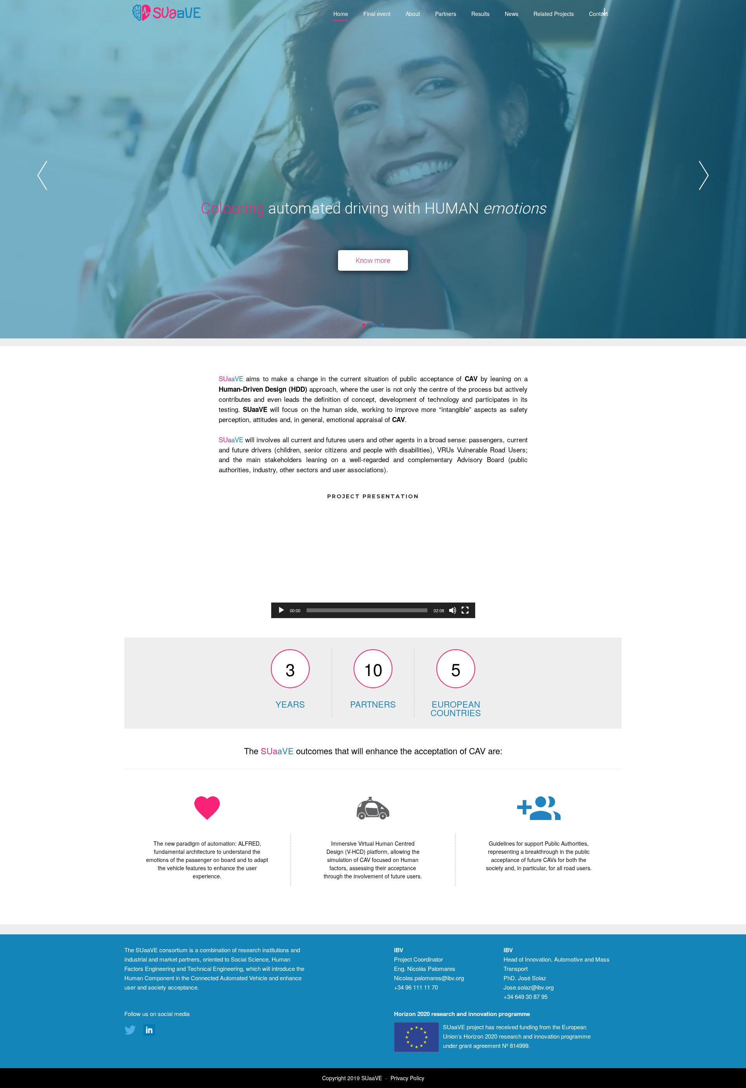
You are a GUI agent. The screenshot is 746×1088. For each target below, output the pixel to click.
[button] (363, 324)
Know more (373, 260)
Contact (598, 14)
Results (480, 14)
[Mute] (453, 610)
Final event (376, 14)
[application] (373, 560)
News (511, 14)
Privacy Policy (407, 1078)
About (413, 14)
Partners (445, 14)
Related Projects (553, 14)
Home (340, 14)
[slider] (367, 610)
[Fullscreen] (465, 610)
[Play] (281, 610)
